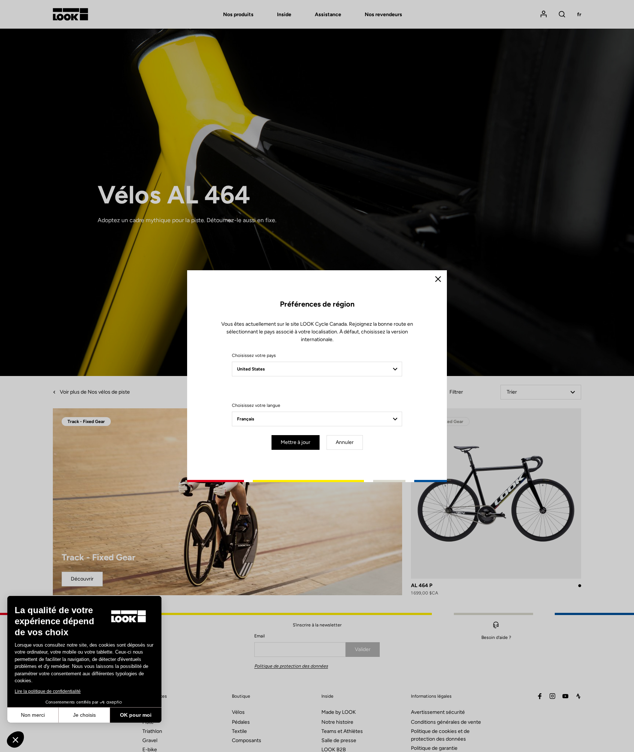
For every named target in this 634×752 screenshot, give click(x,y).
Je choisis (84, 715)
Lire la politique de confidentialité (48, 691)
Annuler (345, 442)
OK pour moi (136, 715)
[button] (15, 739)
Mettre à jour (295, 442)
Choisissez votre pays (254, 355)
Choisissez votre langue (256, 405)
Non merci (33, 715)
